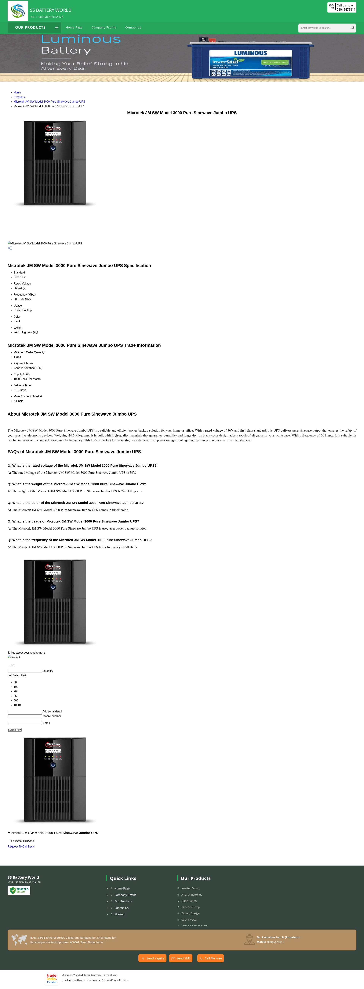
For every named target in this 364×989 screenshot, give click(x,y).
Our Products (30, 27)
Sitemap (120, 914)
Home (17, 92)
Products (19, 97)
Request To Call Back (21, 846)
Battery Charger (190, 913)
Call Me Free (213, 958)
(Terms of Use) (109, 974)
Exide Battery (189, 901)
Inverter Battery (190, 888)
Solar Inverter (189, 919)
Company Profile (104, 27)
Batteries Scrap (190, 907)
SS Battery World (51, 13)
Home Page (74, 27)
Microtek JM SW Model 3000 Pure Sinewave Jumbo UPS (49, 101)
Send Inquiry (155, 958)
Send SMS (184, 958)
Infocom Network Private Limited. (110, 980)
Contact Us (133, 27)
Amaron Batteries (191, 894)
